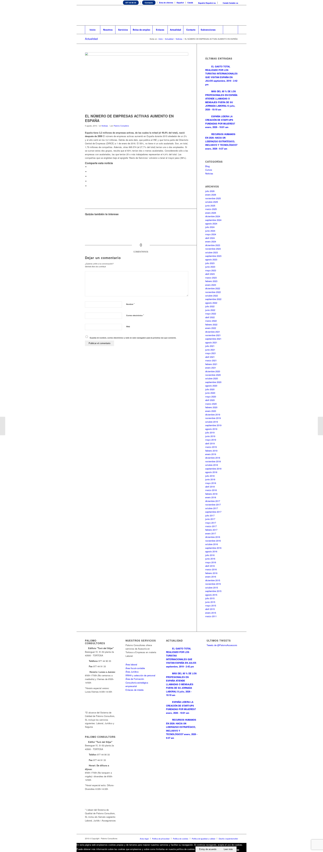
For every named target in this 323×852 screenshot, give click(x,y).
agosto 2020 (211, 385)
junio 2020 (210, 392)
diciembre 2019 (212, 414)
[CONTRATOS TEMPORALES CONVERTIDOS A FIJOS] (320, 426)
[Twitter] (215, 15)
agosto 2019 (211, 429)
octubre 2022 (211, 295)
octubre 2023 (211, 252)
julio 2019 (209, 432)
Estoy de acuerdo (207, 849)
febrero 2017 (211, 529)
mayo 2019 (210, 439)
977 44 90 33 (130, 2)
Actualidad (91, 39)
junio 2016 (210, 558)
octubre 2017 (211, 508)
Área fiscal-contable (135, 668)
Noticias (179, 39)
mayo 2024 (210, 234)
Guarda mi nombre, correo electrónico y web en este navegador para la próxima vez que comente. (133, 337)
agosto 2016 (211, 551)
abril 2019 (210, 443)
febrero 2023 (211, 281)
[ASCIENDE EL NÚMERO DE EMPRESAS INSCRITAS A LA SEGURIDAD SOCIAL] (91, 224)
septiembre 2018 (213, 468)
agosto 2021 (211, 342)
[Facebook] (225, 15)
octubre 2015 (211, 587)
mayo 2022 (210, 313)
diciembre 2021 (212, 331)
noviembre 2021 (213, 335)
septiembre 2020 (213, 382)
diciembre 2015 (212, 580)
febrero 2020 (211, 407)
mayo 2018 (210, 483)
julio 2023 (209, 263)
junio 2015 (210, 602)
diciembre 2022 (212, 288)
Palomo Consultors (121, 125)
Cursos (208, 169)
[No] (238, 849)
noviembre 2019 (213, 418)
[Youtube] (230, 15)
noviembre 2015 (213, 583)
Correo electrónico (135, 315)
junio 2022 (210, 310)
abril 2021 (210, 356)
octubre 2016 (211, 544)
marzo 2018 (211, 490)
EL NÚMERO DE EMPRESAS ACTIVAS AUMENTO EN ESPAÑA (129, 118)
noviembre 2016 (213, 540)
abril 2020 (210, 400)
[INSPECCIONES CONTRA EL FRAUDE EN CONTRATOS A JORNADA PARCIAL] (2, 426)
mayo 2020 (210, 396)
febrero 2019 (211, 450)
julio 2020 (209, 389)
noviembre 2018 (213, 461)
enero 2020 (210, 411)
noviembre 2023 (213, 248)
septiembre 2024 (213, 220)
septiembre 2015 (213, 591)
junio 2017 (210, 519)
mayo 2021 (210, 353)
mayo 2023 (210, 270)
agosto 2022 (211, 302)
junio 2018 (210, 479)
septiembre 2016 (213, 547)
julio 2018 (209, 475)
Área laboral (131, 664)
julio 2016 (209, 555)
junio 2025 (210, 205)
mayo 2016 (210, 562)
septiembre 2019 (213, 425)
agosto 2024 (211, 223)
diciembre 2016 (212, 537)
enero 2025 (210, 212)
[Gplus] (235, 15)
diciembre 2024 (212, 216)
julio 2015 (209, 598)
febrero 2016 (211, 573)
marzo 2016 (211, 569)
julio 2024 (209, 227)
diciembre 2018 (212, 457)
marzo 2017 (211, 526)
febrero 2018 (211, 493)
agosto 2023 (211, 259)
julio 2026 (209, 191)
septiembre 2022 (213, 299)
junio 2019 (210, 436)
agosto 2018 (211, 472)
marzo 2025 (211, 209)
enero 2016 (210, 576)
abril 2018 (210, 486)
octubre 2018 (211, 464)
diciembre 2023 (212, 245)
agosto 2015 (211, 594)
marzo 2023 (211, 277)
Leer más (228, 849)
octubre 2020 (211, 378)
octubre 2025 (211, 201)
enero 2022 (210, 328)
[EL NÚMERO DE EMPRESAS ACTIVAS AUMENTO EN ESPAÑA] (136, 82)
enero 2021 (210, 367)
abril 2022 (210, 317)
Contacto (149, 2)
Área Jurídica (131, 671)
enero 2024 (210, 241)
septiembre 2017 (213, 511)
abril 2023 (210, 273)
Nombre (130, 304)
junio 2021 (210, 349)
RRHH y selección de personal (140, 675)
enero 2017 (210, 533)
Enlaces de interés (134, 689)
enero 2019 (210, 454)
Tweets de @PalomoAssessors (222, 645)
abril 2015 (210, 609)
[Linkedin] (220, 15)
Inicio (160, 39)
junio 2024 (210, 230)
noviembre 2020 (213, 374)
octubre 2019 (211, 421)
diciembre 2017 (212, 501)
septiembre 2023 (213, 256)
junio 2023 (210, 266)
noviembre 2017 (213, 504)
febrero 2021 (211, 364)
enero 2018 (210, 497)
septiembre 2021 (213, 338)
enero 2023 (210, 284)
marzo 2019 (211, 447)
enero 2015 (210, 612)
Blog (207, 166)
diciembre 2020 (212, 371)
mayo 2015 (210, 605)
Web (128, 326)
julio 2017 (209, 515)
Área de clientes (166, 2)
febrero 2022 (211, 324)
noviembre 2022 (213, 292)
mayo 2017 (210, 522)
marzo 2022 (211, 320)
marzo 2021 (211, 360)
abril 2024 (210, 238)
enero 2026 (210, 194)
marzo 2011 (211, 616)
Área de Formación (134, 678)
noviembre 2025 (213, 198)
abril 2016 (210, 565)
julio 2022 (209, 306)
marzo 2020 (211, 403)
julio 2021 (209, 346)
